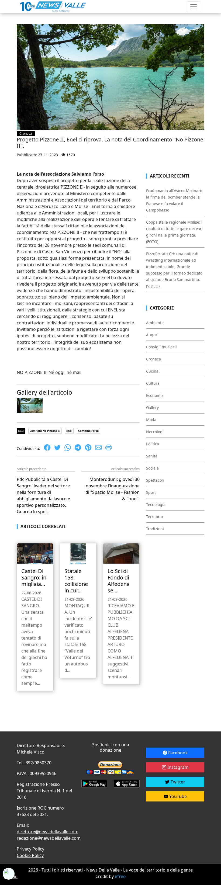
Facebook (177, 753)
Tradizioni (155, 528)
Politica (152, 443)
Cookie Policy (30, 855)
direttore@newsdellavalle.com (47, 832)
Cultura (153, 383)
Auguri (152, 334)
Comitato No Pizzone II (45, 431)
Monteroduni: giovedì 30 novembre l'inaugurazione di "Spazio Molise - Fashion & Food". (112, 489)
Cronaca (25, 133)
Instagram (177, 767)
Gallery (152, 407)
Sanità (151, 456)
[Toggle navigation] (193, 6)
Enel (69, 431)
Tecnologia (155, 504)
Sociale (152, 468)
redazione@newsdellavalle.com (49, 838)
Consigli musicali (161, 346)
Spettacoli (155, 480)
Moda (151, 419)
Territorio (154, 516)
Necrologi (155, 431)
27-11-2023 (48, 154)
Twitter (177, 782)
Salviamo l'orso (88, 431)
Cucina (152, 371)
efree (120, 876)
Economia (155, 395)
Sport (151, 492)
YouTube (177, 796)
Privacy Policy (30, 849)
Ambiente (155, 322)
